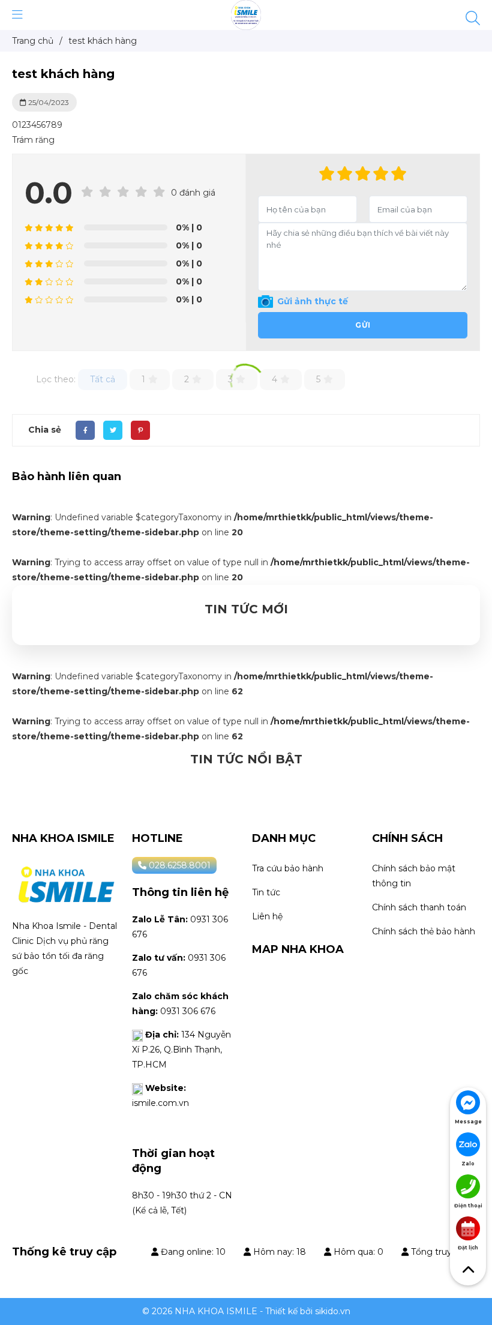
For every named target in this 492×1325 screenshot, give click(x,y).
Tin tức (266, 892)
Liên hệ (267, 916)
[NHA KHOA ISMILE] (246, 14)
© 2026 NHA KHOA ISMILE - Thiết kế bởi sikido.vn (246, 1311)
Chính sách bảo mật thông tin (413, 876)
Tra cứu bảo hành (287, 868)
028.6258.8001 (178, 865)
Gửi (363, 324)
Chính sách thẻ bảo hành (423, 931)
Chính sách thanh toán (419, 907)
